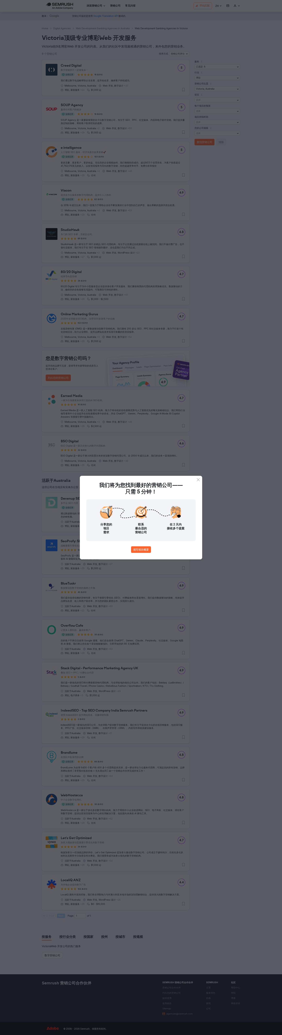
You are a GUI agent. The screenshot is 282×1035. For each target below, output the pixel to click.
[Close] (198, 480)
